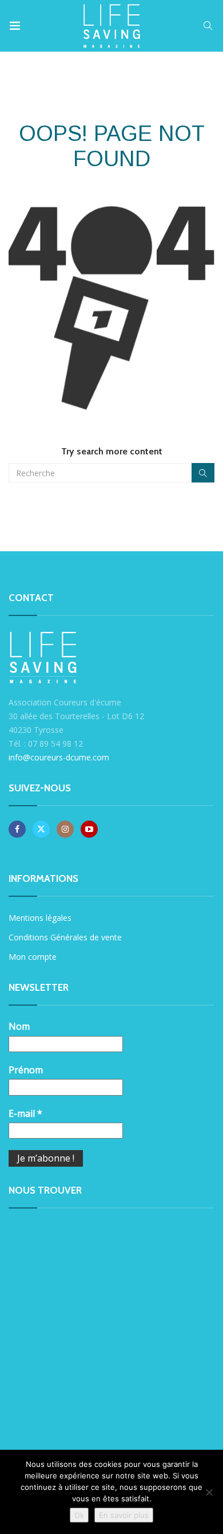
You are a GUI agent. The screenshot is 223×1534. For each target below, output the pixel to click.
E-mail (25, 1113)
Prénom (26, 1070)
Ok (79, 1515)
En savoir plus (124, 1515)
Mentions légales (40, 917)
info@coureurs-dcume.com (59, 757)
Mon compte (33, 956)
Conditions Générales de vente (65, 937)
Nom (19, 1026)
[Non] (208, 1492)
